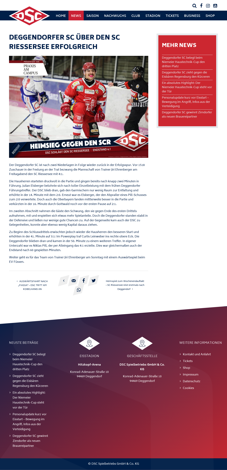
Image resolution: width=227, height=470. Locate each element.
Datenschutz (191, 381)
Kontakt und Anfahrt (197, 354)
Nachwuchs (115, 16)
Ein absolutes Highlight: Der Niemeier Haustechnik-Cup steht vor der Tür (187, 87)
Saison (92, 16)
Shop (210, 16)
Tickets (172, 16)
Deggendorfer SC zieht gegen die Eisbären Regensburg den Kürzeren (186, 74)
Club (135, 16)
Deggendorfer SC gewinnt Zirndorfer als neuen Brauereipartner (187, 114)
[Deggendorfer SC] (29, 25)
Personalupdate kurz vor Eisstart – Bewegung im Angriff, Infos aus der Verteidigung (186, 102)
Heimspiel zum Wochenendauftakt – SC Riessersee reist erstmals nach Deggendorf (125, 285)
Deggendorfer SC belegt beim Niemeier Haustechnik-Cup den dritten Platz (183, 62)
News (76, 16)
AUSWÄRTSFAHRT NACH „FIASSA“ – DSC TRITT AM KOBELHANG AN (33, 285)
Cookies (188, 388)
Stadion (152, 16)
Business (192, 16)
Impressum (190, 374)
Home (61, 16)
